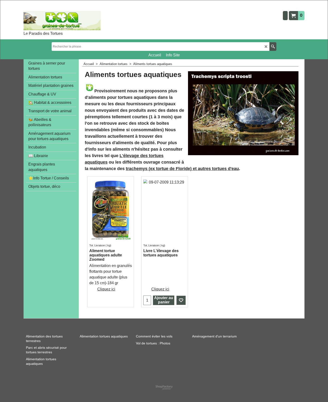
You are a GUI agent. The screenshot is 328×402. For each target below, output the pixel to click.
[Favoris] (181, 300)
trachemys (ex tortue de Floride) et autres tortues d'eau (182, 168)
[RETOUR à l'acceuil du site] (62, 20)
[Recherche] (272, 46)
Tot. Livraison (97, 245)
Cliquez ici (106, 289)
